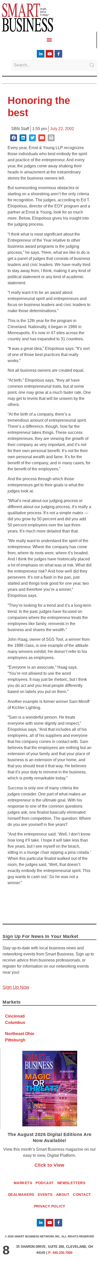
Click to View (49, 1165)
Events (45, 1195)
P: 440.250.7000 (60, 1253)
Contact (82, 1195)
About (63, 1195)
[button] (49, 39)
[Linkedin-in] (40, 54)
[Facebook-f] (58, 54)
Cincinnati (15, 1016)
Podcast (45, 1183)
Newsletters (71, 1183)
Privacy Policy (49, 1206)
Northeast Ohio (19, 1034)
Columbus (15, 1022)
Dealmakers (21, 1195)
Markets (23, 1183)
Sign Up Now (16, 987)
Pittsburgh (15, 1040)
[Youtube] (49, 54)
